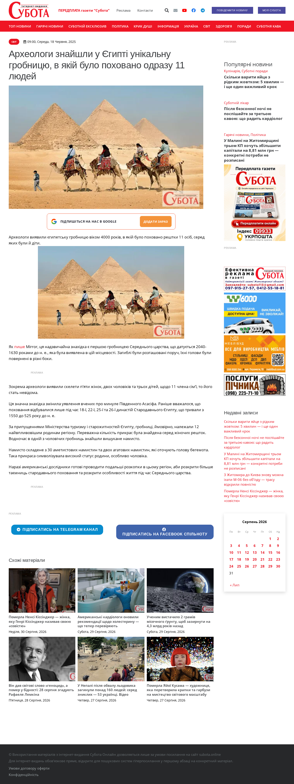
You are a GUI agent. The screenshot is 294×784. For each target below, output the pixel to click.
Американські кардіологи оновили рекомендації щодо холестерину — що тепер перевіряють (108, 621)
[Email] (175, 10)
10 (231, 552)
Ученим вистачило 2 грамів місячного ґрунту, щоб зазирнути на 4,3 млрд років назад (178, 621)
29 (270, 566)
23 (278, 559)
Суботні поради (255, 71)
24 (231, 566)
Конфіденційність (24, 774)
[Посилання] (29, 10)
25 (239, 566)
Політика (258, 134)
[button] (166, 10)
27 (255, 566)
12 (247, 552)
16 (278, 552)
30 (278, 566)
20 (255, 559)
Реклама (123, 10)
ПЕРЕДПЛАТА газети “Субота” (84, 10)
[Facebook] (193, 10)
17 (231, 559)
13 (255, 552)
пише (19, 346)
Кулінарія (232, 71)
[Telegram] (203, 10)
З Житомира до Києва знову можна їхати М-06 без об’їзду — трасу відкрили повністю (253, 479)
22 (270, 559)
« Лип (234, 585)
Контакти (145, 10)
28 (262, 566)
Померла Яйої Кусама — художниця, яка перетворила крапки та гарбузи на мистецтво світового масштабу (178, 690)
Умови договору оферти (29, 768)
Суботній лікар (236, 102)
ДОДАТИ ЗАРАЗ (156, 221)
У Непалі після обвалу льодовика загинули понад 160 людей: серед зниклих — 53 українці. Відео (107, 690)
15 (270, 552)
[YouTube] (184, 10)
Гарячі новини (236, 134)
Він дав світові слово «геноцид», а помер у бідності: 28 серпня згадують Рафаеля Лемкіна (41, 690)
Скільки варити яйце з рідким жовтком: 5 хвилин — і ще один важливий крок (254, 81)
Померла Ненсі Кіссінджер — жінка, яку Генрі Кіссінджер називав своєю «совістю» (40, 621)
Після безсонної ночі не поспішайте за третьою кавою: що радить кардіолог (253, 113)
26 (247, 566)
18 (239, 559)
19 (247, 559)
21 (262, 559)
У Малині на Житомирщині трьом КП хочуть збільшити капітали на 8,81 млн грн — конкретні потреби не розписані (252, 150)
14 (262, 552)
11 (239, 552)
